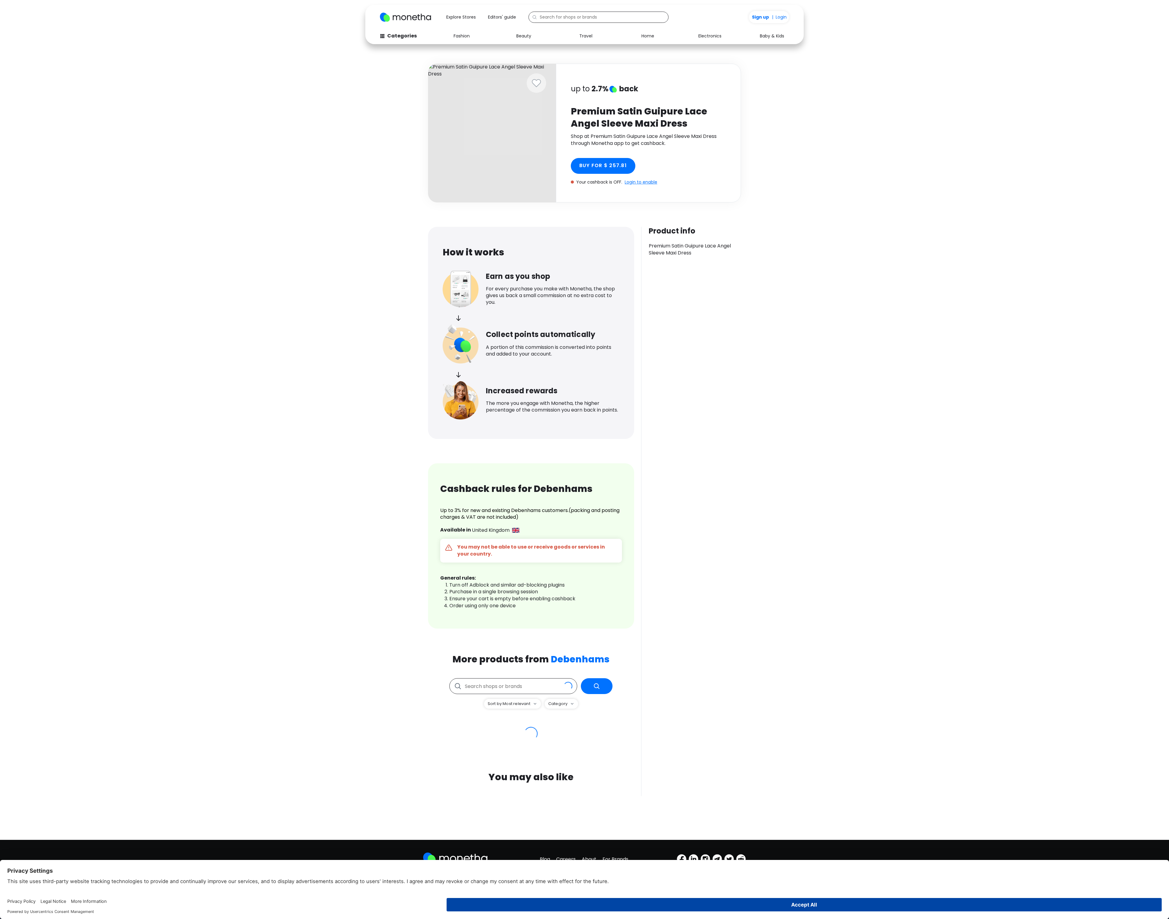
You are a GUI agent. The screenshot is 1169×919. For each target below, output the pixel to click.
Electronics (709, 36)
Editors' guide (502, 17)
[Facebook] (681, 859)
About (589, 859)
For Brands (615, 859)
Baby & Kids (772, 36)
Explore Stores (461, 17)
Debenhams (580, 659)
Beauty (523, 36)
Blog (545, 859)
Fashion (462, 36)
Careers (566, 859)
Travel (585, 36)
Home (647, 36)
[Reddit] (741, 859)
